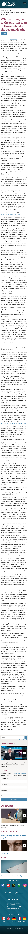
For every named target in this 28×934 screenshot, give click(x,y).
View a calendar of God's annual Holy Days (12, 876)
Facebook (3, 887)
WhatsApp (19, 887)
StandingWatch (22, 773)
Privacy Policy (8, 893)
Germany (14, 921)
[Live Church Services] (14, 816)
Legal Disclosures (18, 893)
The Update (14, 773)
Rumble (13, 887)
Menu (24, 3)
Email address (4, 778)
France (19, 921)
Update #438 (13, 39)
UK (8, 921)
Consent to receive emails (10, 796)
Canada (3, 921)
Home (2, 10)
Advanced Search (23, 739)
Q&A (8, 10)
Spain (24, 921)
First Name (4, 784)
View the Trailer (5, 853)
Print (5, 33)
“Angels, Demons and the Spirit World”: (10, 214)
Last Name (4, 790)
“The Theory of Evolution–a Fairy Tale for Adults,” (13, 423)
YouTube (8, 887)
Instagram (25, 887)
